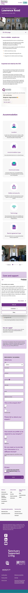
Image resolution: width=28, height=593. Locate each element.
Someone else (7, 412)
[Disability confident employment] (21, 563)
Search (20, 2)
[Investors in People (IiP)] (7, 570)
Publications (3, 499)
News (20, 493)
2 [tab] (14, 264)
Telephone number (8, 396)
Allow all (14, 304)
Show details (21, 300)
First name (6, 367)
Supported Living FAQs (5, 513)
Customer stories (22, 495)
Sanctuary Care (18, 511)
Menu (26, 2)
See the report (7, 102)
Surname (6, 373)
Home (3, 8)
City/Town (7, 379)
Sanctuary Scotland (18, 513)
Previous (9, 264)
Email (5, 391)
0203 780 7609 (7, 345)
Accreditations (4, 501)
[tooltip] (9, 379)
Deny (14, 312)
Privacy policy (4, 577)
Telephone (6, 443)
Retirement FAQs (4, 511)
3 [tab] (15, 264)
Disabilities (14, 8)
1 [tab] (12, 264)
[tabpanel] (14, 253)
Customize (13, 308)
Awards (2, 503)
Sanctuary (17, 515)
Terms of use (4, 580)
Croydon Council (17, 329)
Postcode (6, 385)
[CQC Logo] (6, 90)
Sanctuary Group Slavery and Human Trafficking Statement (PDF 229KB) (19, 581)
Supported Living (8, 8)
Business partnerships (3, 497)
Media (20, 497)
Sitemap (16, 577)
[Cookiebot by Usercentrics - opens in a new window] (21, 280)
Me (5, 407)
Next (20, 264)
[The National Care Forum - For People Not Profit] (7, 563)
